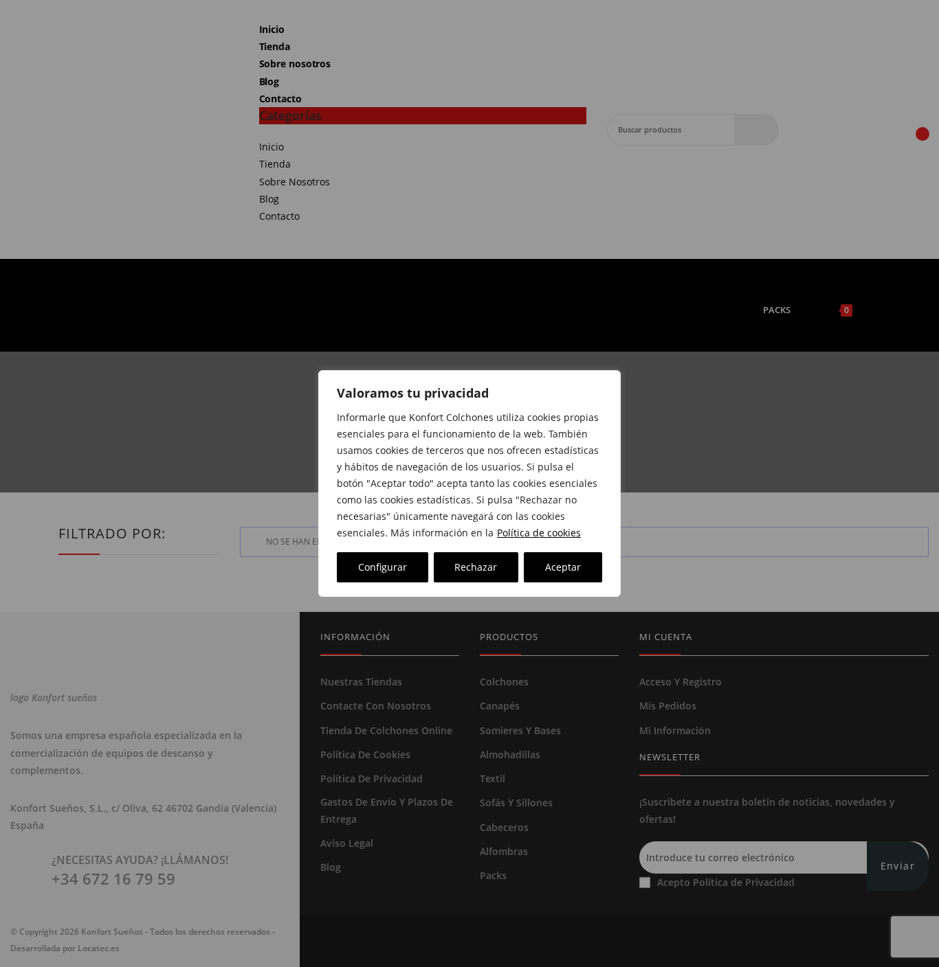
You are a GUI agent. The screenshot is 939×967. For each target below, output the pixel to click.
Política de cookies (539, 532)
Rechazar (475, 566)
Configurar (382, 566)
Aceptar (563, 566)
